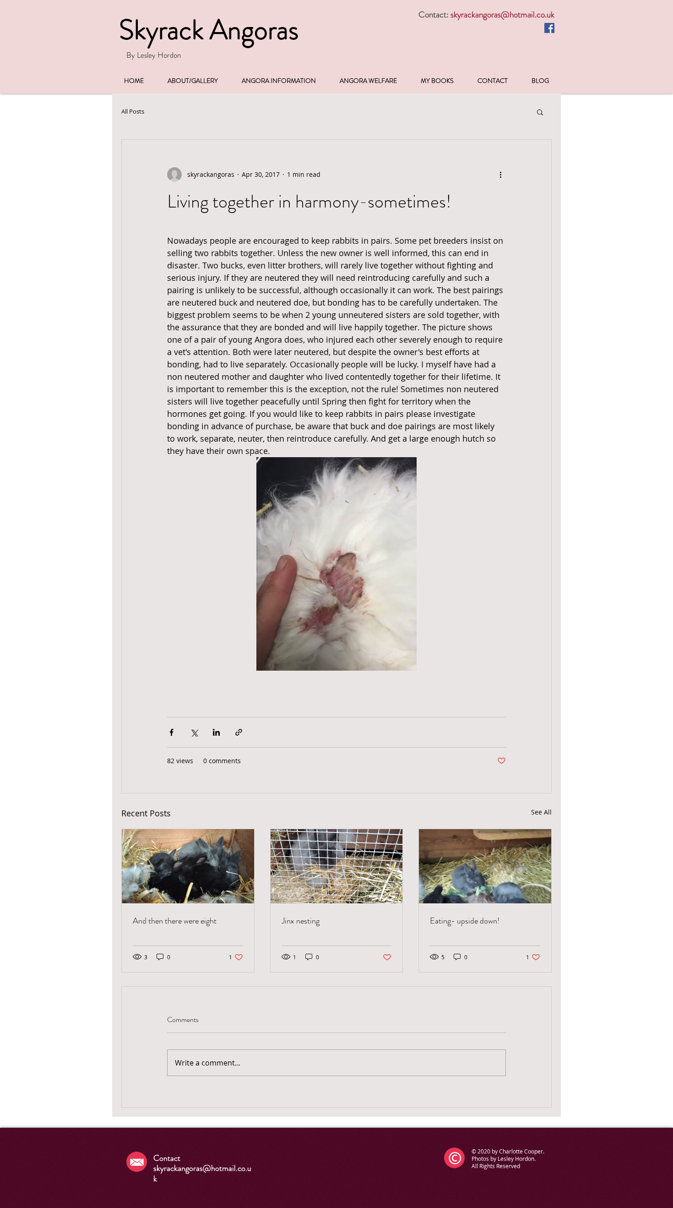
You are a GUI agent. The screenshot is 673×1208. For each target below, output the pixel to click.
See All (541, 812)
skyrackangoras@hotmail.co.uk (502, 14)
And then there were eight (175, 921)
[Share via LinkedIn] (216, 732)
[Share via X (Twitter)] (194, 732)
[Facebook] (549, 28)
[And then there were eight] (188, 866)
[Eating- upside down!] (485, 866)
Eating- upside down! (464, 921)
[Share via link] (238, 732)
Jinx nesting (301, 921)
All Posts (132, 111)
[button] (540, 111)
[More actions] (500, 174)
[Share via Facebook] (171, 732)
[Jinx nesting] (337, 866)
